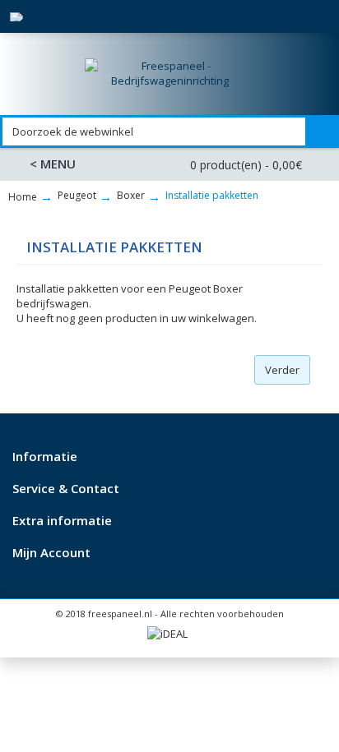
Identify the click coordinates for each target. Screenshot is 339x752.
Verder (282, 369)
